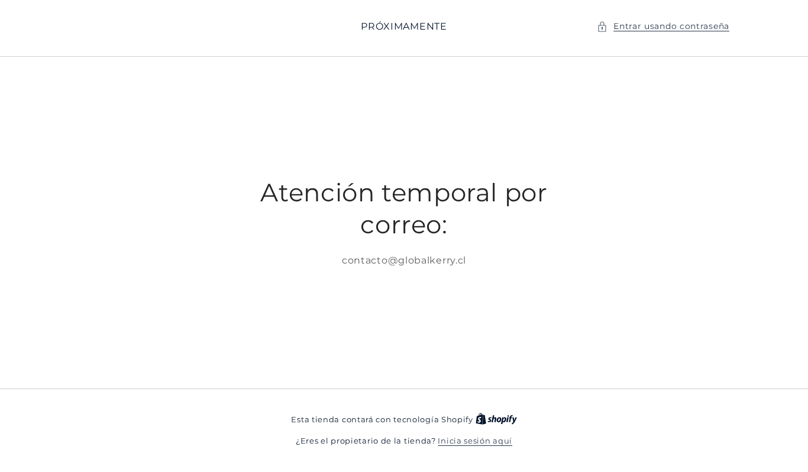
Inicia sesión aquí (475, 440)
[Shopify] (496, 419)
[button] (663, 26)
